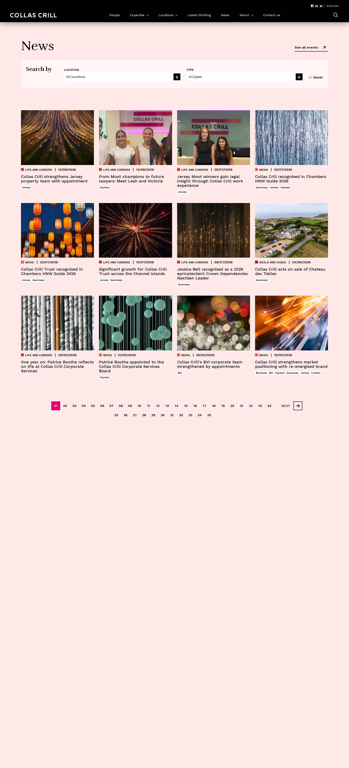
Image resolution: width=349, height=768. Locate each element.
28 (144, 415)
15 (186, 406)
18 (213, 406)
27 (135, 415)
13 (167, 406)
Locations (166, 15)
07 (111, 406)
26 (125, 415)
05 (93, 406)
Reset (318, 77)
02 (65, 406)
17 (204, 406)
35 (209, 415)
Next (285, 406)
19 (223, 406)
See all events (306, 47)
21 (241, 406)
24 (269, 406)
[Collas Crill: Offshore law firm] (33, 15)
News (225, 15)
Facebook (312, 6)
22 (251, 406)
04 (84, 406)
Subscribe (333, 5)
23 (260, 406)
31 (171, 415)
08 (121, 406)
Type (190, 69)
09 (130, 406)
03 (74, 406)
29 (153, 415)
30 (163, 415)
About (244, 15)
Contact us (271, 15)
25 (116, 415)
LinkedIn (316, 6)
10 (139, 406)
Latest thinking (199, 15)
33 (190, 415)
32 (181, 415)
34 (200, 415)
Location (71, 69)
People (114, 15)
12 (158, 406)
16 (195, 406)
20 (232, 406)
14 (176, 406)
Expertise (137, 15)
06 (102, 406)
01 (56, 406)
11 (148, 406)
